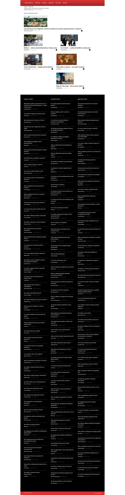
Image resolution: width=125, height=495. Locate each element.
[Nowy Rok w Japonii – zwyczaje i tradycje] (70, 59)
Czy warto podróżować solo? (58, 260)
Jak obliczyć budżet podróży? (32, 424)
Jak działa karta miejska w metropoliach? (61, 161)
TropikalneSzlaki (27, 109)
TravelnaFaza (26, 181)
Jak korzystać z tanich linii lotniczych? (61, 428)
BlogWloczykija (59, 88)
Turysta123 (26, 166)
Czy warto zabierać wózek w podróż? (88, 128)
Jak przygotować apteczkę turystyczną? (88, 168)
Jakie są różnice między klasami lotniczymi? (62, 336)
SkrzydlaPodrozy (27, 263)
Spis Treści (58, 2)
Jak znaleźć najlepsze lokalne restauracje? (35, 215)
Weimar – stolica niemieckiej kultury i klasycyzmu (40, 48)
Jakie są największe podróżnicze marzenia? (89, 446)
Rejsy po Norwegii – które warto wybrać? (70, 86)
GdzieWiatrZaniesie (81, 170)
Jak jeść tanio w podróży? (58, 184)
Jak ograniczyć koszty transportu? (60, 290)
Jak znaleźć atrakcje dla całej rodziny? (61, 342)
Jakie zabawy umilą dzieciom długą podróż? (89, 431)
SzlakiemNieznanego (28, 288)
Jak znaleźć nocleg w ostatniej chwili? (88, 189)
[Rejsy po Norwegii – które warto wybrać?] (70, 78)
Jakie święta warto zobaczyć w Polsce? (34, 120)
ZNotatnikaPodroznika (28, 30)
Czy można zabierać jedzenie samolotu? (34, 253)
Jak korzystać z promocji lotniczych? (60, 329)
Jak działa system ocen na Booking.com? (35, 382)
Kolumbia (62, 45)
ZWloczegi (26, 341)
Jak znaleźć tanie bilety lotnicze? (32, 293)
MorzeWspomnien (27, 122)
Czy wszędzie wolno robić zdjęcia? (33, 354)
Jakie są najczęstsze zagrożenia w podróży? (62, 267)
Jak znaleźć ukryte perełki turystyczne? (88, 319)
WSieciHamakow (81, 138)
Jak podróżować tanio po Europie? (60, 443)
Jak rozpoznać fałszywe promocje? (87, 342)
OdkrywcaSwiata (27, 396)
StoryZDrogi (26, 280)
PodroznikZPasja (27, 189)
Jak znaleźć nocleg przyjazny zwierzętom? (35, 375)
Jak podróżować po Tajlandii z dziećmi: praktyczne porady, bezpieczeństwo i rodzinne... (53, 29)
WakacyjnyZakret (54, 132)
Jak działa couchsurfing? (84, 313)
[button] (99, 3)
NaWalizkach (26, 145)
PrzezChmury (80, 427)
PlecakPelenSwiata (27, 349)
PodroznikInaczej (64, 49)
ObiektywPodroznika (28, 130)
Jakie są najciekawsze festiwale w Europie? (35, 360)
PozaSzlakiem (59, 68)
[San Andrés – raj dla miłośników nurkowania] (75, 40)
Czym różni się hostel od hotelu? (59, 207)
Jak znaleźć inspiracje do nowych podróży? (35, 299)
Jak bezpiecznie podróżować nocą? (33, 388)
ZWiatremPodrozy (27, 224)
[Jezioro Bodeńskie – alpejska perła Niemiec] (38, 59)
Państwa (44, 2)
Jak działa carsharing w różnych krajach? (34, 222)
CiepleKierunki (27, 153)
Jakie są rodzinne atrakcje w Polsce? (33, 409)
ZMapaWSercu (27, 49)
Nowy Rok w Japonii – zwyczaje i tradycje (70, 67)
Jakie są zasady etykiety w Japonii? (33, 164)
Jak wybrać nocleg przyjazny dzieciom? (61, 466)
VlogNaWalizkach (27, 301)
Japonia (58, 64)
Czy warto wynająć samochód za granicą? (89, 474)
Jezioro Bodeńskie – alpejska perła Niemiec (38, 67)
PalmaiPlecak (26, 115)
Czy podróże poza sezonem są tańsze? (88, 467)
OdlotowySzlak (54, 352)
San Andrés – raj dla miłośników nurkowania (75, 48)
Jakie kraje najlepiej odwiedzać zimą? (87, 416)
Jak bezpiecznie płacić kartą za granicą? (34, 202)
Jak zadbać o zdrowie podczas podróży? (88, 268)
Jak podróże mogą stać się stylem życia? (34, 113)
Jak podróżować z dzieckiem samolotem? (89, 245)
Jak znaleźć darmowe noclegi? (32, 331)
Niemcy (25, 45)
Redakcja (51, 2)
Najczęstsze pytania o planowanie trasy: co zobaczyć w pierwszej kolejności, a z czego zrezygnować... (35, 105)
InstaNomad (26, 160)
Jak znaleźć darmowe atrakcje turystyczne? (89, 275)
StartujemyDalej (27, 68)
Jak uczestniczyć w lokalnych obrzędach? (89, 174)
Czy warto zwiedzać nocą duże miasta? (88, 410)
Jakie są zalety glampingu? (58, 254)
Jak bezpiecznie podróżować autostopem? (89, 461)
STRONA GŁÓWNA (37, 9)
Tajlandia (26, 26)
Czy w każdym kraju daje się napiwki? (88, 357)
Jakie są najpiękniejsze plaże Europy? (88, 395)
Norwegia (58, 83)
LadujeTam (26, 476)
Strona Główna (29, 2)
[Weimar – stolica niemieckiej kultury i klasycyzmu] (40, 40)
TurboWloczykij (54, 115)
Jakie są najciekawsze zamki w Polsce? (88, 364)
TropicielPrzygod (27, 204)
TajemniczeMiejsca (27, 272)
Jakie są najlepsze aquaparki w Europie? (61, 397)
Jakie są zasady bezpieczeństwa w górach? (35, 135)
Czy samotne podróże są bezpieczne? (61, 365)
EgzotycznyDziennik (54, 292)
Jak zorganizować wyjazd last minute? (34, 395)
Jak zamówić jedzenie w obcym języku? (61, 481)
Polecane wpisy (98, 493)
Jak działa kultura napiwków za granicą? (34, 158)
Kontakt (65, 2)
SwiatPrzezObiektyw (28, 232)
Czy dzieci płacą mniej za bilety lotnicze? (35, 209)
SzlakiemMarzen (27, 137)
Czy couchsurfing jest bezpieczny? (87, 298)
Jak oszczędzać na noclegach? (59, 222)
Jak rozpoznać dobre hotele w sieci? (33, 171)
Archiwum (37, 2)
